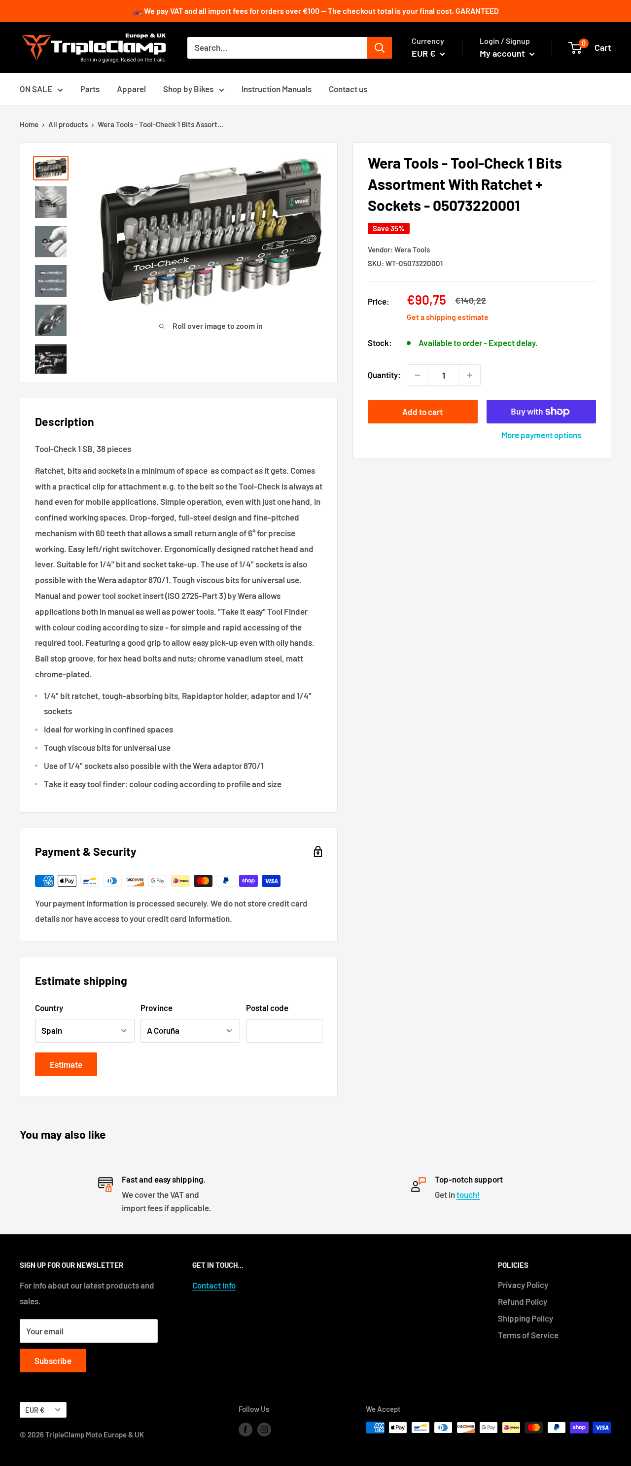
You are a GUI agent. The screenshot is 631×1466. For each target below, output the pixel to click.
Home (29, 124)
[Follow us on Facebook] (245, 1429)
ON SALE (36, 89)
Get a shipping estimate (448, 316)
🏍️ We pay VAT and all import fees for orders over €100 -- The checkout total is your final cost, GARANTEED (316, 10)
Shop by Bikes (188, 89)
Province (156, 1007)
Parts (90, 89)
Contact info (214, 1285)
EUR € (34, 1410)
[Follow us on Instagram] (264, 1429)
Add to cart (422, 412)
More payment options (541, 435)
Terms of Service (528, 1335)
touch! (468, 1194)
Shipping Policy (525, 1318)
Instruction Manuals (277, 89)
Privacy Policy (523, 1285)
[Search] (379, 48)
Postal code (267, 1007)
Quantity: (384, 375)
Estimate (66, 1064)
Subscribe (53, 1360)
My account (503, 53)
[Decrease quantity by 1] (417, 375)
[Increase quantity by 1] (469, 375)
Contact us (348, 89)
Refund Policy (522, 1301)
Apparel (131, 89)
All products (68, 124)
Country (49, 1007)
